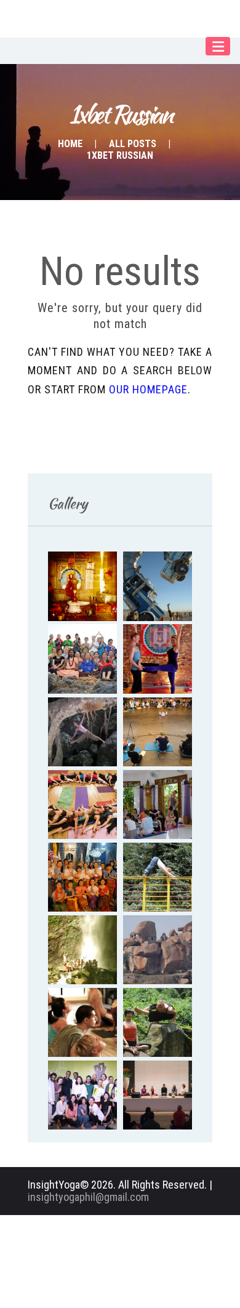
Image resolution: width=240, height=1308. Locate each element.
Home (70, 144)
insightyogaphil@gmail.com (88, 1196)
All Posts (132, 144)
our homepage (148, 389)
